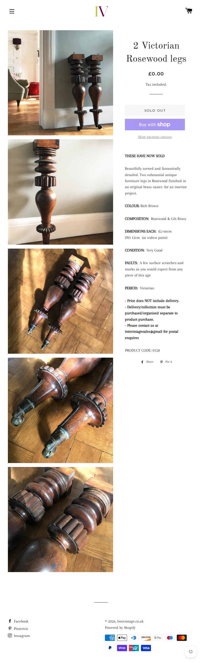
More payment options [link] (155, 137)
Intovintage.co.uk (130, 621)
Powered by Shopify (120, 627)
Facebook (20, 621)
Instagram (21, 636)
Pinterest (20, 628)
